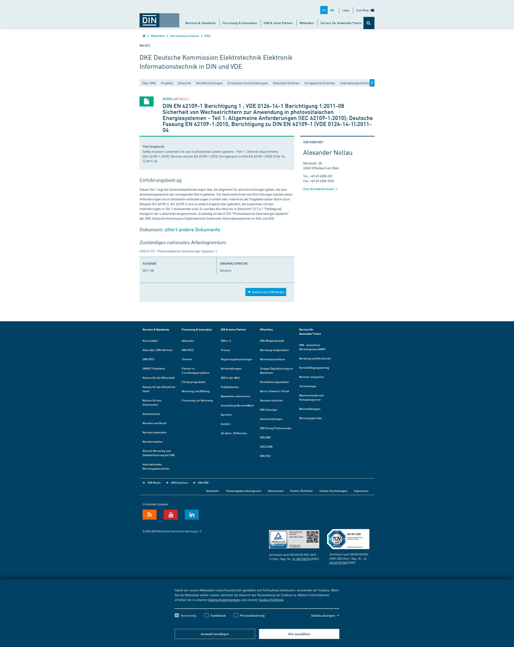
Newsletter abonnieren (235, 396)
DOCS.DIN (266, 446)
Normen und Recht (154, 423)
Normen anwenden (155, 432)
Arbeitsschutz (151, 414)
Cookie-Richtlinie (271, 599)
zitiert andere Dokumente (192, 229)
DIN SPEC (149, 359)
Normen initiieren (271, 400)
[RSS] (150, 515)
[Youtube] (171, 515)
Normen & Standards (200, 23)
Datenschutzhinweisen (224, 599)
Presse (225, 350)
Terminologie (307, 386)
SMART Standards (154, 368)
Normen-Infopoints (311, 377)
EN (332, 10)
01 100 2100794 (302, 559)
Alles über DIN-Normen (157, 350)
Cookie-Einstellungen (333, 490)
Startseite (212, 490)
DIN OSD (265, 456)
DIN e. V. (226, 340)
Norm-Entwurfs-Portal (274, 391)
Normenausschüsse (184, 36)
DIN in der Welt (230, 377)
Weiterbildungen (309, 409)
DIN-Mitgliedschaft (272, 340)
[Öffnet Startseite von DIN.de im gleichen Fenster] (159, 18)
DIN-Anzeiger (268, 409)
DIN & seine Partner (278, 23)
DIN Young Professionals (275, 428)
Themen (187, 359)
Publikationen (230, 387)
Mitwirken (307, 23)
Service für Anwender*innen (341, 23)
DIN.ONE (265, 437)
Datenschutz (276, 490)
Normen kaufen (152, 441)
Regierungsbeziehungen (236, 359)
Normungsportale (310, 418)
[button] (325, 615)
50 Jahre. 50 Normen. (234, 433)
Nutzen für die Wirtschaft (159, 377)
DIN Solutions (179, 482)
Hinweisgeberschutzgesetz (243, 490)
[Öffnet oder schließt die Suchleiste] (368, 23)
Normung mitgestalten (274, 350)
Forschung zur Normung (197, 400)
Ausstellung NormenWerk (237, 405)
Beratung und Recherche (315, 358)
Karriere (226, 414)
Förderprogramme (194, 382)
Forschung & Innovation (239, 23)
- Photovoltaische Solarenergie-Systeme (177, 251)
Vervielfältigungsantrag (314, 367)
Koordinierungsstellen (274, 382)
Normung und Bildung (196, 391)
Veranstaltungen (231, 368)
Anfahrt (225, 424)
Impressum (361, 490)
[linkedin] (192, 515)
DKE (207, 36)
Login (345, 10)
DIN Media (154, 482)
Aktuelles (188, 340)
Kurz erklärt (150, 340)
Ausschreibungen (271, 419)
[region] (257, 606)
